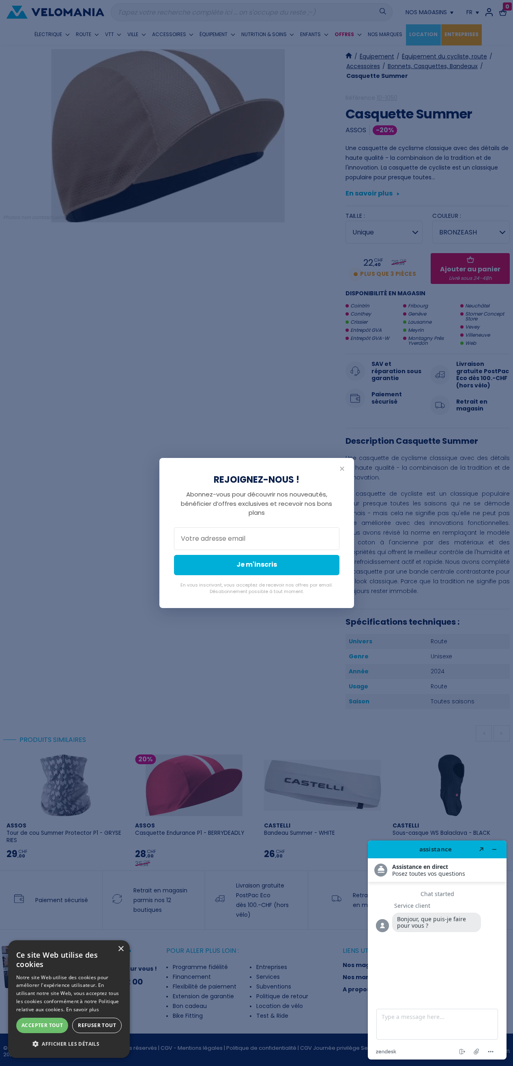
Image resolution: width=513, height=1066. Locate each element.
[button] (69, 1044)
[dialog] (69, 999)
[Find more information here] (437, 950)
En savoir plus (82, 1009)
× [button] (121, 949)
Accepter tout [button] (42, 1025)
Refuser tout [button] (97, 1025)
